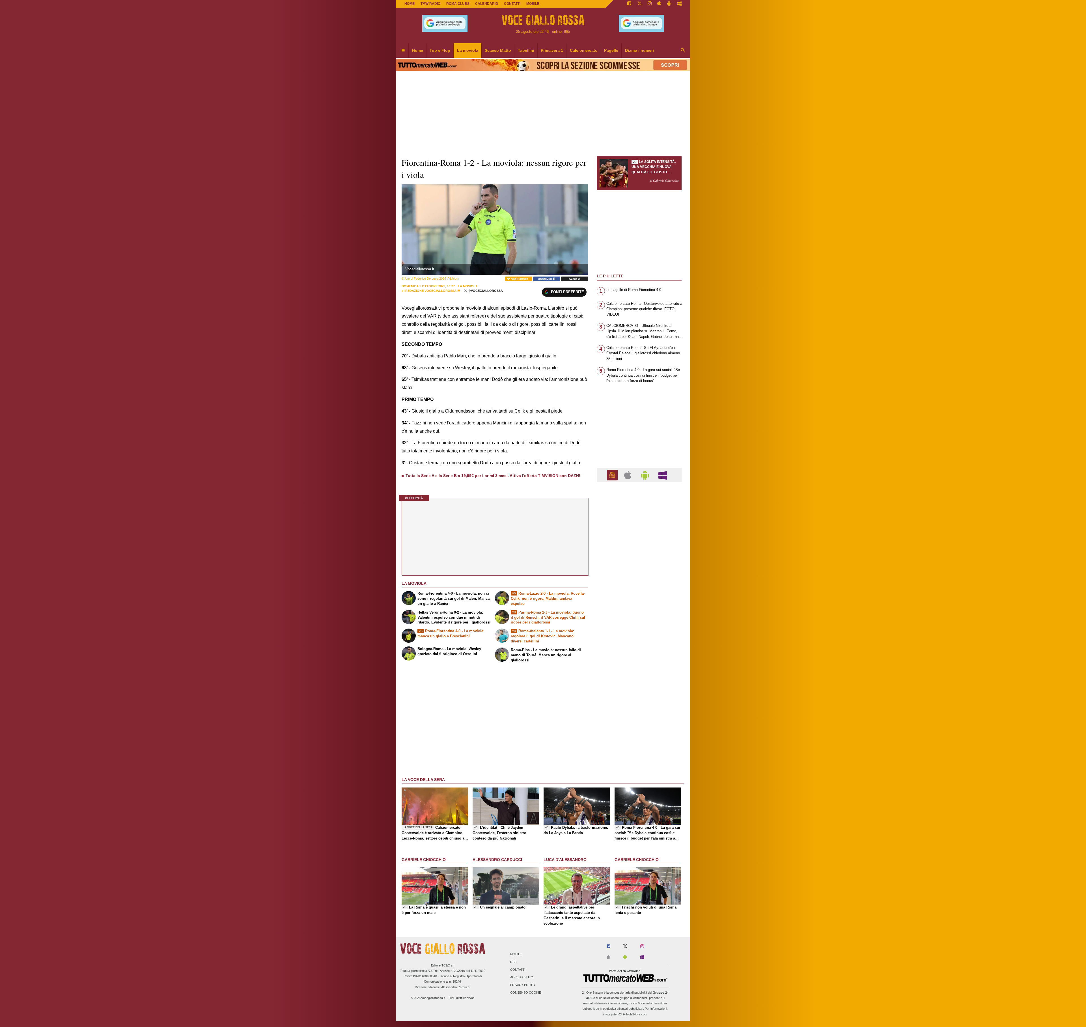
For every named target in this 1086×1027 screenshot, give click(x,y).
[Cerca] (683, 50)
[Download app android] (669, 4)
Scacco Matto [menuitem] (498, 50)
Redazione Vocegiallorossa (430, 290)
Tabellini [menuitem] (526, 50)
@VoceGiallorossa (485, 290)
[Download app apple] (659, 4)
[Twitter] (639, 4)
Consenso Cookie (525, 992)
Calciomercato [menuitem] (584, 50)
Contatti (517, 969)
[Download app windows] (679, 4)
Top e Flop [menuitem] (440, 50)
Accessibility (521, 977)
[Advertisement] (639, 705)
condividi (545, 279)
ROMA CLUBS (457, 3)
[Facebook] (629, 4)
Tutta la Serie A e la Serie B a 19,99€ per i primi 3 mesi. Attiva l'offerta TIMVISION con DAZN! (493, 475)
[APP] (613, 474)
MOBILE (532, 3)
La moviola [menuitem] (467, 50)
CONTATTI (512, 3)
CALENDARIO (486, 3)
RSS (513, 962)
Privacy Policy (522, 985)
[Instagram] (649, 4)
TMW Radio (430, 3)
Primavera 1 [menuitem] (552, 50)
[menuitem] (403, 50)
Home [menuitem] (417, 50)
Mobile (516, 954)
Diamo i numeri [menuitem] (639, 50)
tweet (573, 279)
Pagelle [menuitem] (611, 50)
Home (409, 3)
